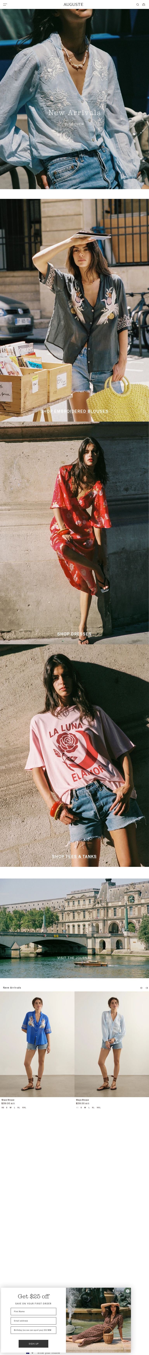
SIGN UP (33, 1343)
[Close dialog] (127, 1291)
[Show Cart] (144, 5)
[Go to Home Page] (73, 4)
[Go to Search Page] (138, 5)
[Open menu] (5, 5)
